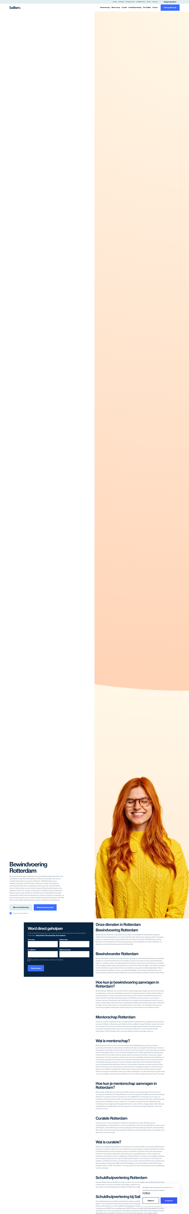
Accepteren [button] (169, 1200)
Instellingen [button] (146, 1193)
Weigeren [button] (151, 1200)
